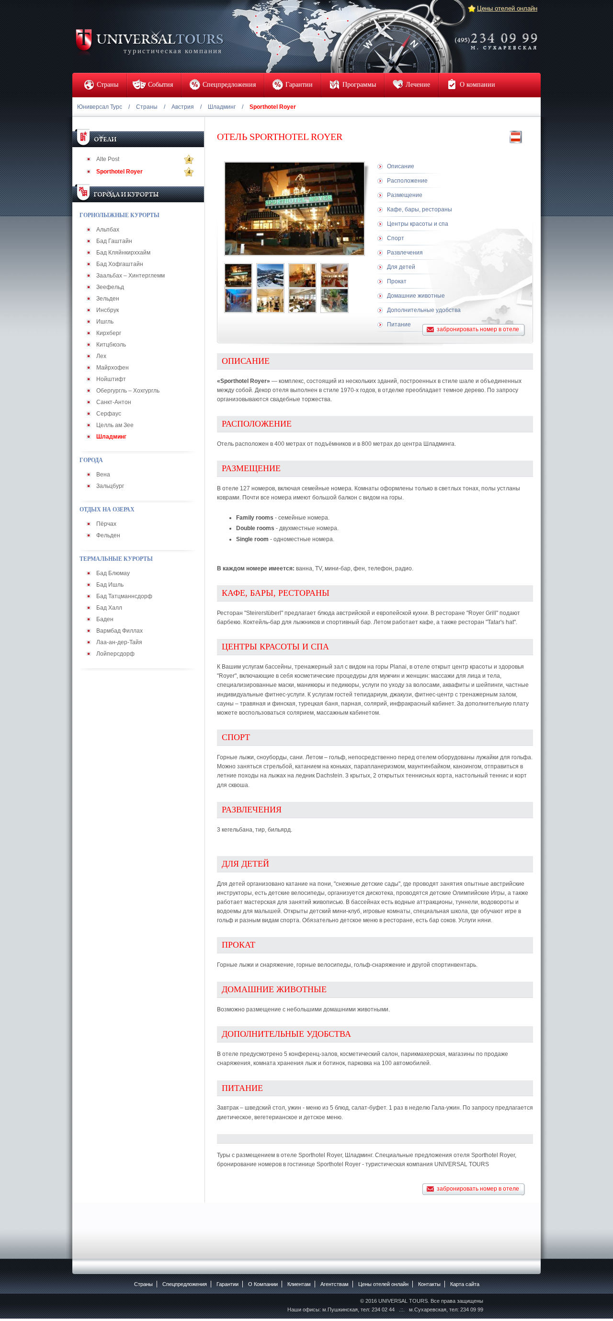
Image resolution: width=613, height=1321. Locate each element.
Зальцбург (110, 486)
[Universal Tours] (149, 41)
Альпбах (107, 229)
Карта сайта (464, 1284)
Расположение (407, 180)
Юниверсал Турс (99, 107)
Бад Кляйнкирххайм (123, 252)
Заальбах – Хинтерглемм (130, 275)
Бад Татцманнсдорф (124, 596)
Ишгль (105, 321)
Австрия (182, 107)
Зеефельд (110, 287)
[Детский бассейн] (334, 300)
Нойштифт (111, 379)
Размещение (404, 195)
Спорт (395, 238)
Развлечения (405, 252)
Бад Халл (109, 607)
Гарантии (227, 1284)
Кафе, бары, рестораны (419, 209)
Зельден (107, 298)
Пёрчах (106, 524)
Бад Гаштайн (114, 241)
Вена (103, 474)
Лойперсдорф (115, 653)
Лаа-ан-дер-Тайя (119, 642)
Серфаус (108, 413)
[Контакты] (499, 35)
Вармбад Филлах (119, 630)
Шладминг (222, 107)
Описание (400, 166)
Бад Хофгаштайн (119, 264)
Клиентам (299, 1284)
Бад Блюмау (113, 573)
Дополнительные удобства (424, 310)
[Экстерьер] (238, 275)
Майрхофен (112, 367)
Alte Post (107, 159)
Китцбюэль (111, 344)
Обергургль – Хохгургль (127, 390)
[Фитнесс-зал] (270, 300)
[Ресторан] (334, 275)
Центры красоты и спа (417, 223)
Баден (105, 619)
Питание (399, 324)
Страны (147, 107)
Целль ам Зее (115, 425)
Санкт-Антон (113, 402)
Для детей (401, 267)
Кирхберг (108, 333)
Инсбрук (107, 310)
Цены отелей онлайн (507, 8)
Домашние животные (416, 295)
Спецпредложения (184, 1284)
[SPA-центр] (238, 300)
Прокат (397, 281)
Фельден (108, 535)
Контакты (429, 1284)
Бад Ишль (110, 584)
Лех (101, 356)
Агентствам (334, 1284)
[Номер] (302, 275)
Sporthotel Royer (119, 171)
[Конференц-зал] (302, 300)
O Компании (263, 1284)
